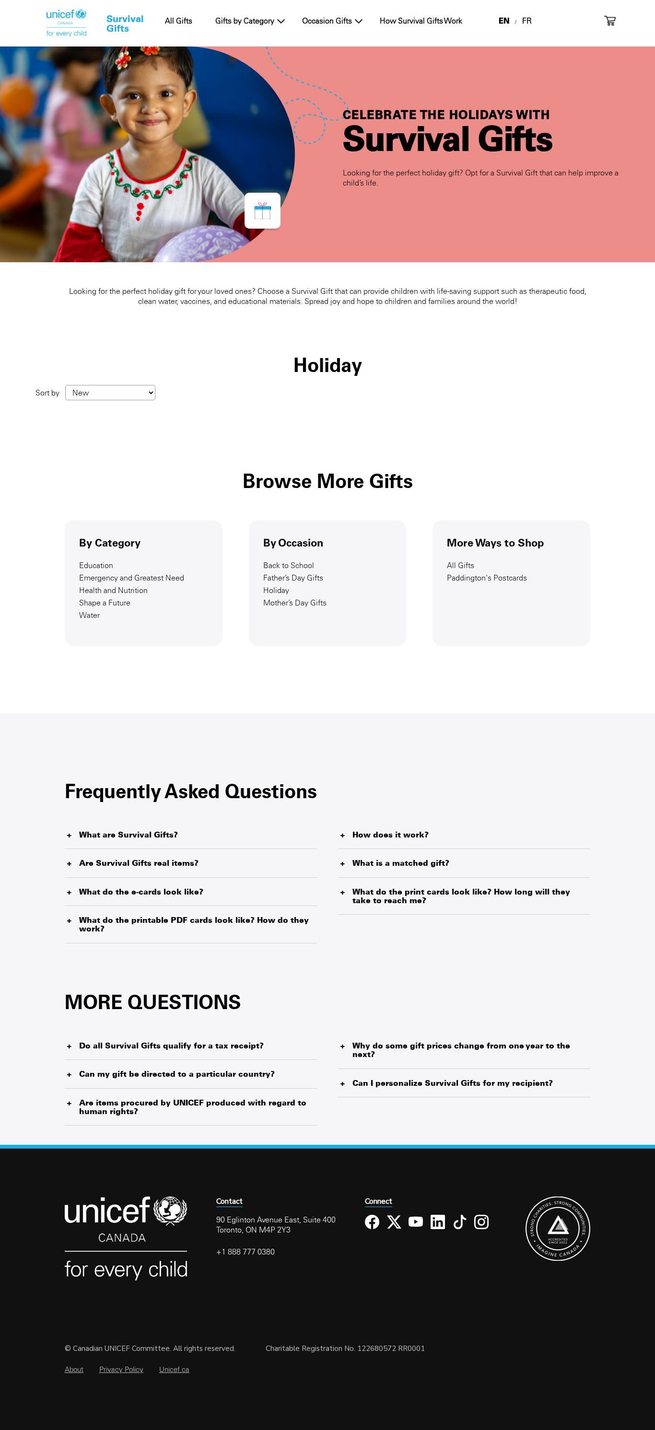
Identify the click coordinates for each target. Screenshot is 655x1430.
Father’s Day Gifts (293, 577)
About (74, 1369)
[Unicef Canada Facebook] (372, 1229)
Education (96, 565)
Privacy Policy (121, 1369)
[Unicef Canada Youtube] (416, 1229)
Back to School (288, 565)
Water (89, 615)
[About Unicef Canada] (126, 1279)
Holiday (276, 590)
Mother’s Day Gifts (295, 602)
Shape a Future (104, 602)
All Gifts (178, 20)
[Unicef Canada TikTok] (460, 1229)
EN (504, 20)
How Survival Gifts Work (421, 20)
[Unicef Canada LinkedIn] (438, 1229)
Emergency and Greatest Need (131, 577)
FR (527, 20)
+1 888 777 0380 (245, 1251)
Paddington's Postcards (487, 577)
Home (66, 23)
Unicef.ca (174, 1369)
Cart (610, 21)
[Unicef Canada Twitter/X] (394, 1229)
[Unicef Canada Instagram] (481, 1229)
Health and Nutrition (113, 590)
